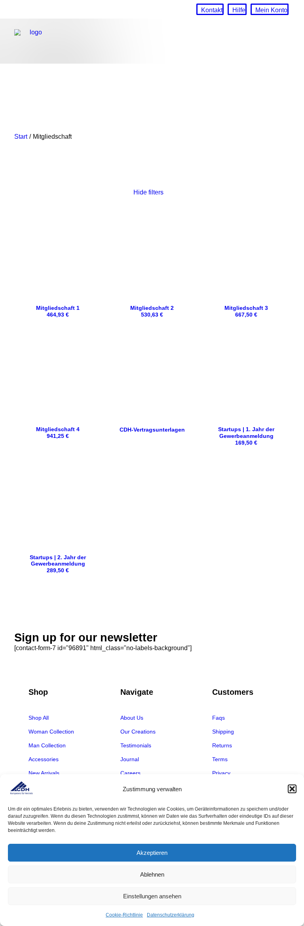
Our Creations (138, 731)
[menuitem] (210, 9)
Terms (220, 759)
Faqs (218, 718)
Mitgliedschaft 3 (246, 311)
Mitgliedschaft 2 (152, 311)
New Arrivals (43, 773)
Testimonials (135, 745)
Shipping (223, 731)
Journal (129, 759)
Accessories (43, 759)
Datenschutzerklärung (170, 915)
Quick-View (92, 220)
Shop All (38, 718)
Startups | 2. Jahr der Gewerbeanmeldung (58, 564)
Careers (130, 773)
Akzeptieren (152, 852)
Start (20, 136)
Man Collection (47, 745)
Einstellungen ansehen (152, 896)
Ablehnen (152, 874)
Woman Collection (51, 731)
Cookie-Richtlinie (124, 915)
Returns (222, 745)
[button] (292, 789)
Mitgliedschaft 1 (58, 311)
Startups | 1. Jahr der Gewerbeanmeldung (246, 436)
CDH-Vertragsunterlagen (152, 429)
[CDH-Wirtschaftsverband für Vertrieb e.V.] (32, 41)
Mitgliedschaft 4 (58, 432)
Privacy (221, 773)
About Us (131, 718)
